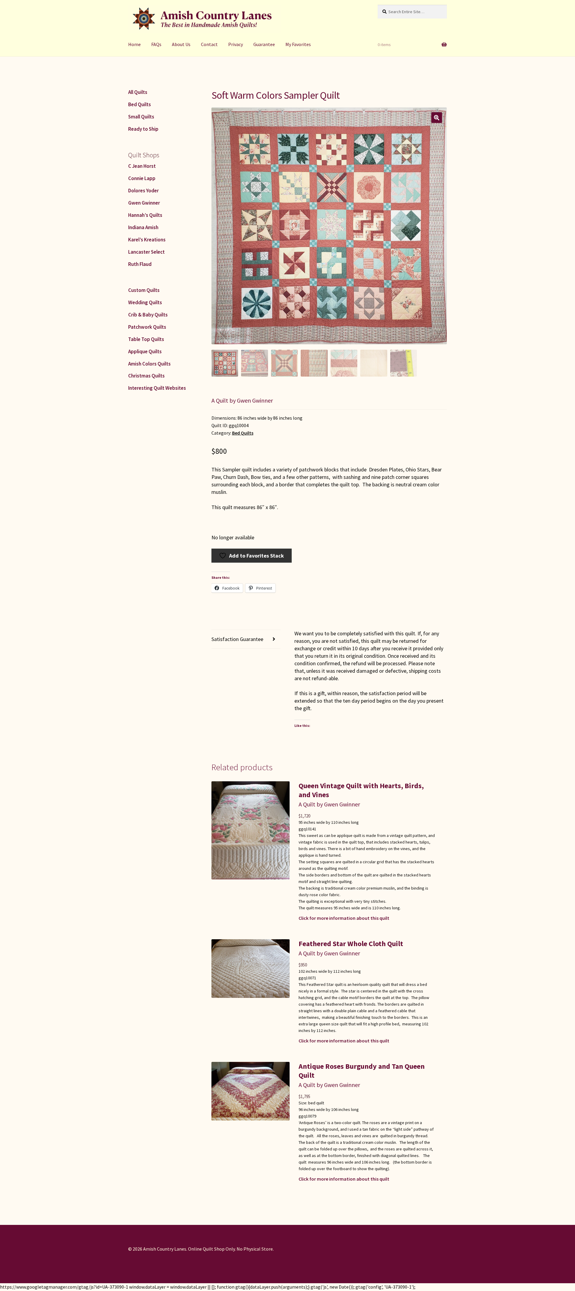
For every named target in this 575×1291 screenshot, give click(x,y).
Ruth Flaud (140, 264)
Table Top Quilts (146, 339)
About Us (181, 44)
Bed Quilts (242, 433)
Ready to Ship (143, 129)
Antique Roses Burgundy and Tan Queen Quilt (362, 1071)
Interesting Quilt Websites (157, 388)
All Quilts (137, 92)
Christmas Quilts (146, 375)
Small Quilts (141, 116)
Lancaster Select (146, 252)
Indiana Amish (143, 227)
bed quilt (316, 1103)
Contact (209, 44)
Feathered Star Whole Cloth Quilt (351, 943)
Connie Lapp (141, 178)
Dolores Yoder (143, 190)
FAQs (156, 44)
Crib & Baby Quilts (148, 314)
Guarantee (264, 44)
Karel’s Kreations (147, 239)
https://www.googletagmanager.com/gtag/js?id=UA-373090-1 (64, 1287)
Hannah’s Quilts (145, 215)
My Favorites (298, 44)
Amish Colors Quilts (149, 363)
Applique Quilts (145, 351)
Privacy (235, 44)
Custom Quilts (144, 290)
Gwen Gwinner (144, 203)
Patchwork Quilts (147, 327)
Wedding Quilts (145, 302)
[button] (436, 117)
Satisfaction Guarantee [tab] (237, 639)
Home (134, 44)
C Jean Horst (142, 166)
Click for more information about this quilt (344, 918)
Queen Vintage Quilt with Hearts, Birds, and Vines (361, 790)
